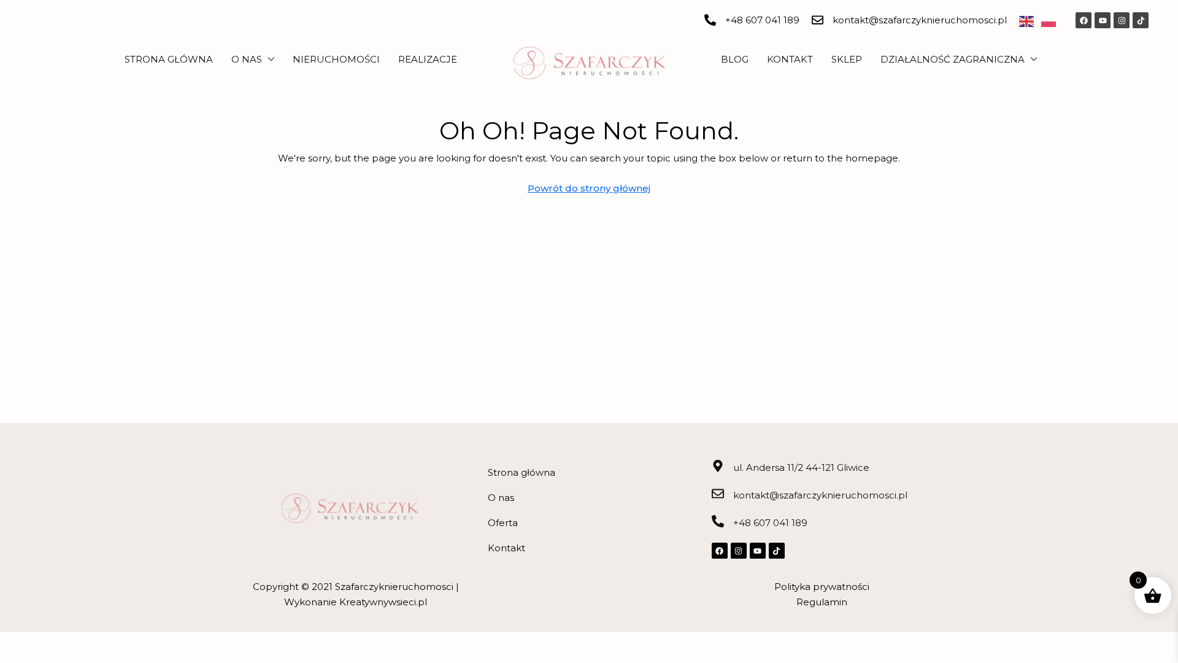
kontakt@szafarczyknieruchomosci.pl (920, 20)
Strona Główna (169, 59)
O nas (246, 59)
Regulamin (821, 602)
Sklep (846, 59)
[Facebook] (1083, 20)
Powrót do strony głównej (589, 188)
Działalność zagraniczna (952, 59)
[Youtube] (1103, 20)
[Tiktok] (1141, 20)
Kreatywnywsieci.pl (383, 602)
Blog (735, 59)
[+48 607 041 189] (710, 20)
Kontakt (790, 59)
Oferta (503, 523)
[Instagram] (1122, 20)
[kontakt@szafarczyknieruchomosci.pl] (817, 20)
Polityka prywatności (821, 586)
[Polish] (1052, 20)
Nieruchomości (336, 59)
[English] (1030, 20)
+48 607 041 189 (762, 20)
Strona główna (521, 472)
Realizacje (427, 59)
